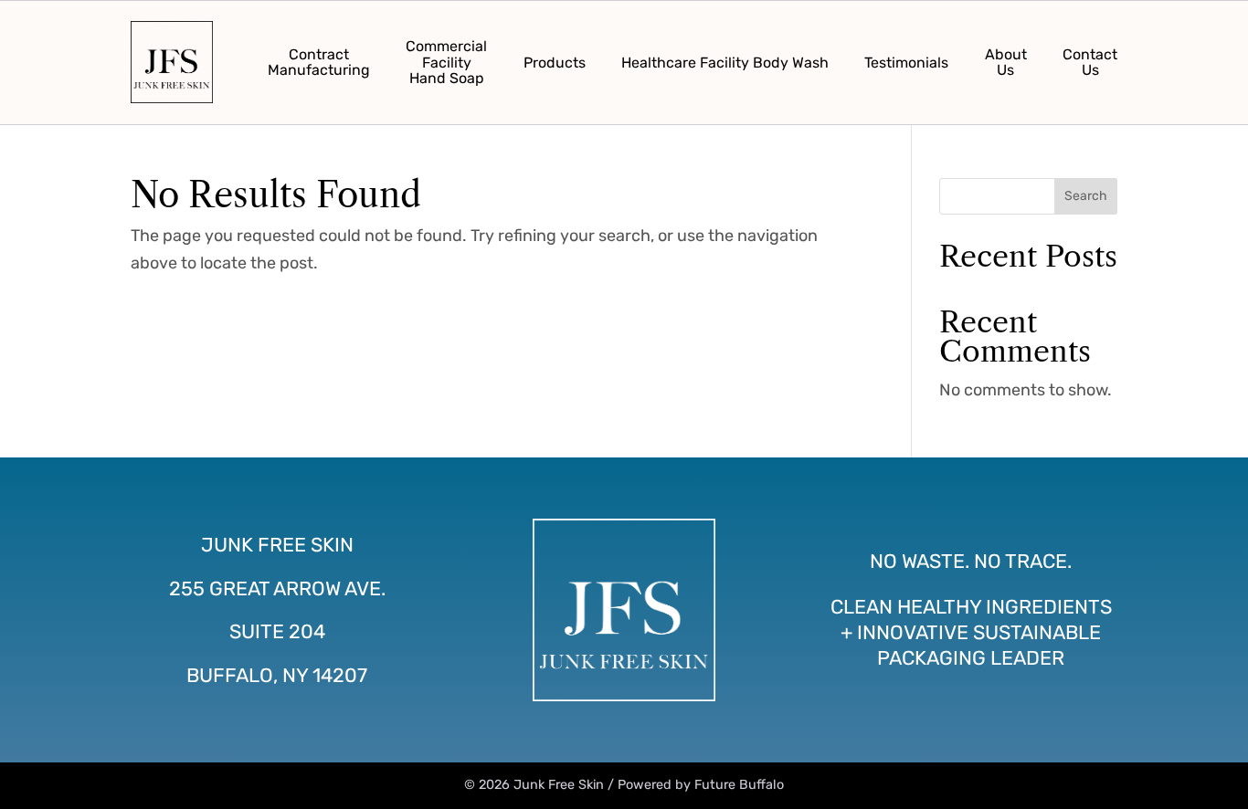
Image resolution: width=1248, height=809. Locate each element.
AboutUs (1006, 62)
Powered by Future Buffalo (701, 785)
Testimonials (906, 62)
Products (555, 62)
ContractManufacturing (319, 62)
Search (1085, 196)
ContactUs (1090, 62)
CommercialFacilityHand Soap (446, 62)
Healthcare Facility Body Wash (725, 62)
